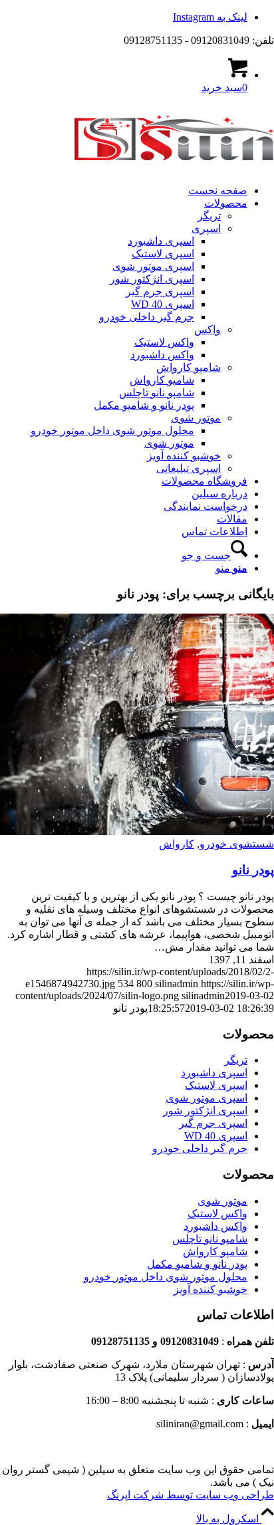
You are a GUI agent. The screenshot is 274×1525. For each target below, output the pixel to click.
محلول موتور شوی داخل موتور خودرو (165, 1276)
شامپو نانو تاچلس (209, 1238)
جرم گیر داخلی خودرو (199, 1148)
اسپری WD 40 (215, 1135)
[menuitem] (123, 190)
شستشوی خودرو (237, 844)
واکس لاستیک (217, 1213)
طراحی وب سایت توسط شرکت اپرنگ (190, 1494)
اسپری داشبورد (214, 1072)
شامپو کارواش (215, 1251)
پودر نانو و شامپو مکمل (197, 1264)
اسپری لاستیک (216, 1085)
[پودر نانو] (137, 831)
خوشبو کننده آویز (210, 1289)
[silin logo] (174, 167)
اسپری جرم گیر (213, 1123)
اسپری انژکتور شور (205, 1110)
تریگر (235, 1060)
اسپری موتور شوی (206, 1098)
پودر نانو (253, 870)
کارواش (176, 844)
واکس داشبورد (215, 1226)
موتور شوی (222, 1201)
